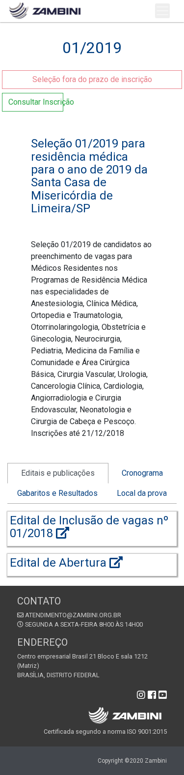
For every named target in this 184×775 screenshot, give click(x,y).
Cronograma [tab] (142, 473)
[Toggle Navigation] (162, 11)
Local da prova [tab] (142, 493)
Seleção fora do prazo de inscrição (92, 79)
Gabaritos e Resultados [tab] (57, 493)
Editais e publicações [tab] (58, 473)
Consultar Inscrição (35, 102)
